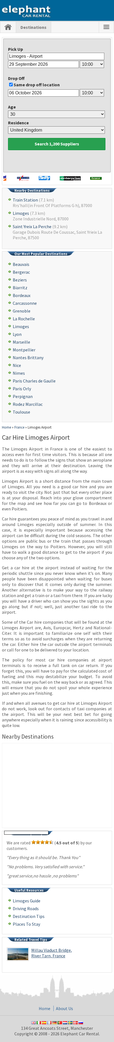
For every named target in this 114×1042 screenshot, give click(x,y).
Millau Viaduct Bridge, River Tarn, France (51, 952)
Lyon (17, 334)
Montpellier (24, 350)
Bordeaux (21, 295)
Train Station (25, 200)
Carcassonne (25, 303)
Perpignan (23, 396)
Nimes (19, 373)
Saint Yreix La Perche (32, 226)
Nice (17, 365)
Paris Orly (22, 388)
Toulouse (21, 412)
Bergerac (21, 272)
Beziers (20, 280)
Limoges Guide (26, 900)
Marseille (21, 342)
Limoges (21, 213)
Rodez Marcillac (28, 404)
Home (44, 1008)
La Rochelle (24, 318)
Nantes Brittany (28, 357)
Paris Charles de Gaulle (34, 381)
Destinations (33, 27)
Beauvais (21, 264)
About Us (64, 1008)
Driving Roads (26, 908)
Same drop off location (37, 84)
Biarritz (20, 287)
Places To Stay (26, 924)
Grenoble (21, 311)
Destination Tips (29, 916)
